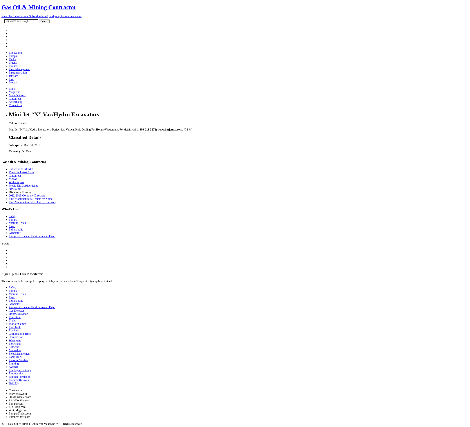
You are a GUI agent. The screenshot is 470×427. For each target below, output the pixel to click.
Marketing (15, 350)
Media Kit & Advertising (23, 185)
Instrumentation (18, 72)
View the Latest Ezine (21, 172)
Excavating (15, 52)
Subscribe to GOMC (21, 169)
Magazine (14, 92)
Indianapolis (16, 229)
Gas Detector (16, 310)
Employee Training (20, 370)
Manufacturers (17, 95)
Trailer (12, 320)
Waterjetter (15, 340)
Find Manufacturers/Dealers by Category (32, 202)
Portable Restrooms (20, 380)
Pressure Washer (18, 360)
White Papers (16, 182)
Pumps (13, 56)
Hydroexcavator (18, 313)
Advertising (15, 101)
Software (14, 347)
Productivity (16, 373)
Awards (13, 366)
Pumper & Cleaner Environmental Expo (32, 236)
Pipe (11, 79)
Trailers (13, 65)
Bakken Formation (19, 376)
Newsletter (15, 188)
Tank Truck (15, 356)
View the (15, 16)
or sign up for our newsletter (65, 16)
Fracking (14, 330)
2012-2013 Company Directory (27, 195)
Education (15, 317)
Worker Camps (17, 323)
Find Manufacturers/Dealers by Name (31, 198)
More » (13, 82)
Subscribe (38, 16)
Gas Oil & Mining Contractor (38, 7)
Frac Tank (15, 327)
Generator (14, 232)
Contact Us (15, 105)
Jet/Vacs (13, 75)
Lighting (14, 363)
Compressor (16, 337)
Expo (12, 88)
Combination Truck (20, 333)
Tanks (12, 59)
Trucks (13, 62)
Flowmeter (15, 343)
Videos (13, 179)
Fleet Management (19, 69)
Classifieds (15, 98)
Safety (12, 216)
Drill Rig (14, 383)
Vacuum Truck (17, 222)
